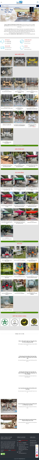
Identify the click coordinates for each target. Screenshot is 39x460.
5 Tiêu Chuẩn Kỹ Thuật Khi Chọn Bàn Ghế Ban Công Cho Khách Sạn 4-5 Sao (27, 420)
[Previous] (2, 158)
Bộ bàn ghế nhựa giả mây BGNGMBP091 (7, 142)
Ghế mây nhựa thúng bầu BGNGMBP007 (32, 125)
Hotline (36, 455)
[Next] (36, 158)
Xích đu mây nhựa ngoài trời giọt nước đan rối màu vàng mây (32, 277)
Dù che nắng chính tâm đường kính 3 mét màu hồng (19, 223)
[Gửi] (37, 6)
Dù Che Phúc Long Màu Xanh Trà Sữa (7, 223)
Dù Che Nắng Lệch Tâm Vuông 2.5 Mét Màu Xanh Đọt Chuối (32, 206)
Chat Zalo (37, 450)
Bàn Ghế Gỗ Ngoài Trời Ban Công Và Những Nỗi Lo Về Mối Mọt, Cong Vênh (27, 404)
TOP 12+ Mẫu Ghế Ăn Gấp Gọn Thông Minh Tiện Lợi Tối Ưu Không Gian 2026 (28, 342)
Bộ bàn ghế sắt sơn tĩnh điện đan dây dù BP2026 (19, 166)
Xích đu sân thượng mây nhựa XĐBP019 (7, 294)
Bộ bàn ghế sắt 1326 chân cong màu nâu (32, 92)
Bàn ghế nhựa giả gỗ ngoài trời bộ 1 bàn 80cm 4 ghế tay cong (32, 109)
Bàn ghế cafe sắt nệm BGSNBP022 (19, 109)
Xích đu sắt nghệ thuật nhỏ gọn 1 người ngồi (7, 277)
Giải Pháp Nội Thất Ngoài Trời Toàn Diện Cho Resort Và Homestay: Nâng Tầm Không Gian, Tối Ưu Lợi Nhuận (27, 373)
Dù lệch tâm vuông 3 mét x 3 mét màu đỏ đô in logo (32, 166)
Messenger (37, 453)
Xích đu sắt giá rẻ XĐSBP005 (19, 293)
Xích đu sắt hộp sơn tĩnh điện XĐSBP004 (32, 294)
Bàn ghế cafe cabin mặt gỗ (6, 91)
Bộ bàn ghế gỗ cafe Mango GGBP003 (19, 92)
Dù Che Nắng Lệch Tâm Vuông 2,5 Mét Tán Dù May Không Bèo (19, 206)
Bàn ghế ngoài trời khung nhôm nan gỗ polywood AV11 (6, 166)
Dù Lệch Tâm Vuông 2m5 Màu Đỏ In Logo (7, 206)
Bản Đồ (37, 447)
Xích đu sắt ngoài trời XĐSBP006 (19, 260)
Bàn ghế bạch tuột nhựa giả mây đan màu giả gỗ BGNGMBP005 (19, 125)
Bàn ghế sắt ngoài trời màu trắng (7, 108)
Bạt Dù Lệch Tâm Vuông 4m (32, 222)
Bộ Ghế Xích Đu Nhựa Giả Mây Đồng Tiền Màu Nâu (32, 260)
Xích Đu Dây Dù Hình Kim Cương (19, 276)
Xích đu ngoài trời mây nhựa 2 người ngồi (7, 260)
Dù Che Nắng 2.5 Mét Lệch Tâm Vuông (19, 189)
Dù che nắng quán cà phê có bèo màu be (32, 189)
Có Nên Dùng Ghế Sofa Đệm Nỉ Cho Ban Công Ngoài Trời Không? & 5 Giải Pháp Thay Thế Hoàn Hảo (27, 357)
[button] (1, 2)
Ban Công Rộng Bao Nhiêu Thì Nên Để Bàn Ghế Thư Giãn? (28, 389)
